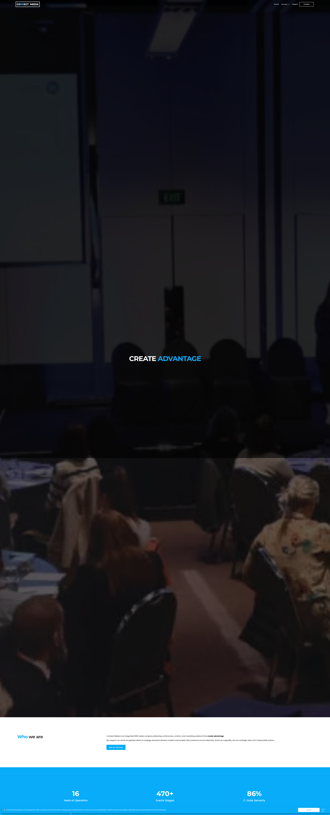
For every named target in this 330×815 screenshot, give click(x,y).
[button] (4, 810)
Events (276, 4)
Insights (295, 4)
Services (284, 4)
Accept (309, 810)
